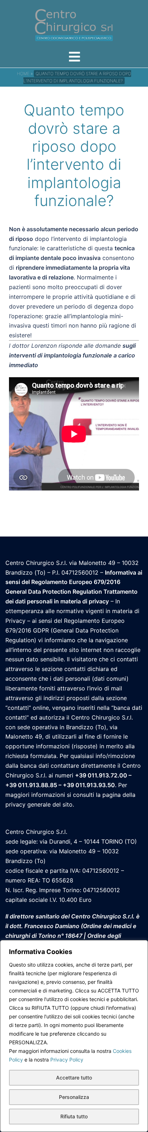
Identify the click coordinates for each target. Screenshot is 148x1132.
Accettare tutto (74, 1077)
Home (23, 73)
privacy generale (28, 804)
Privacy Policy (66, 1059)
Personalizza (74, 1097)
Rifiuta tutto (74, 1116)
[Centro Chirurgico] (74, 24)
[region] (74, 1036)
